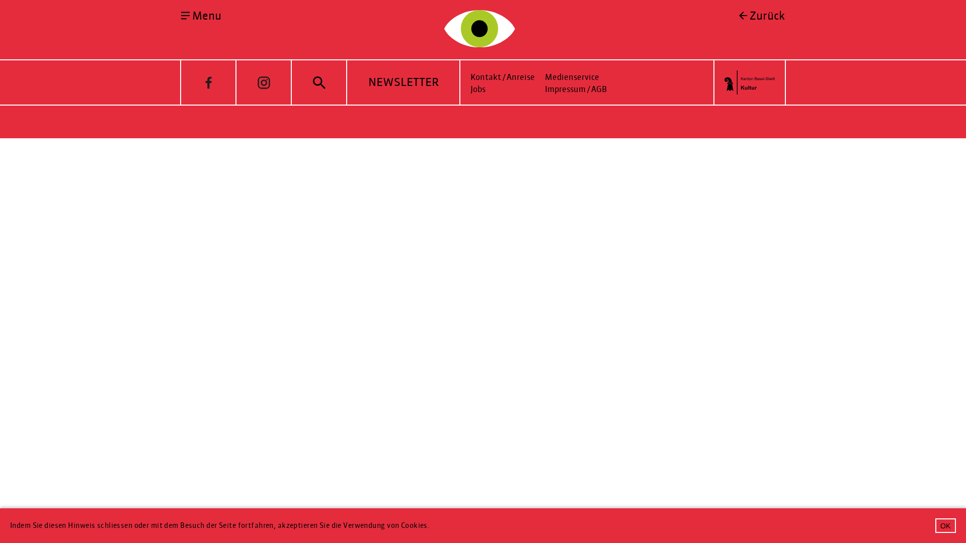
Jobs (478, 89)
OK (945, 526)
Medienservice (572, 77)
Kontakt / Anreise (502, 77)
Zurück (767, 16)
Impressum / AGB (576, 89)
